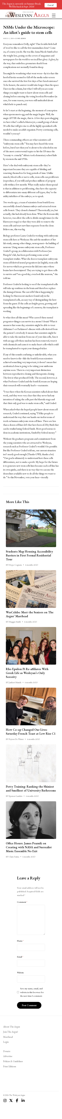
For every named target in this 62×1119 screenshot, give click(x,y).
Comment (22, 902)
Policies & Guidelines (13, 1061)
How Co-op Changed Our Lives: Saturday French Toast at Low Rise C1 (31, 732)
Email (20, 956)
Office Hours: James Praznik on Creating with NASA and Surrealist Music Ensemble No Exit (29, 847)
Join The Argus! (10, 1031)
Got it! (51, 5)
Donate (6, 1051)
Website (20, 972)
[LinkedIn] (23, 1100)
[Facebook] (17, 1100)
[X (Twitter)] (11, 1100)
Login (6, 1041)
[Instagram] (5, 1100)
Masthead (8, 1036)
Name (20, 940)
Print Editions (9, 1066)
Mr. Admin (21, 38)
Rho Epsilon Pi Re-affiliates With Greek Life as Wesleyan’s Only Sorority (27, 673)
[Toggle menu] (53, 14)
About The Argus (11, 1026)
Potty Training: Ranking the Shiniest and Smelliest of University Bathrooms (31, 788)
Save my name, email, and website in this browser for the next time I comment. (32, 992)
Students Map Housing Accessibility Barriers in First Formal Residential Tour (29, 555)
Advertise (7, 1056)
